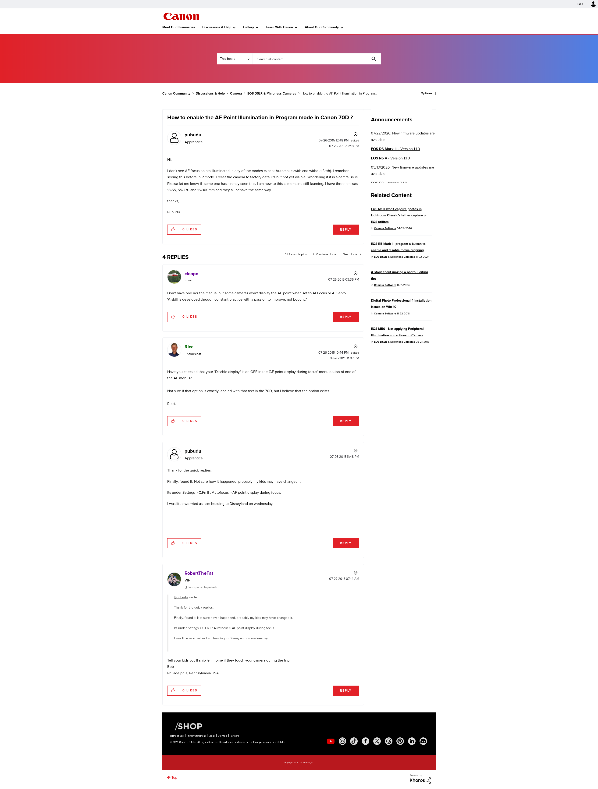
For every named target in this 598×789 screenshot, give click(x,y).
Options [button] (427, 93)
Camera (236, 93)
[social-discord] (423, 741)
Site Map (222, 736)
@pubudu (181, 597)
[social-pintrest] (400, 741)
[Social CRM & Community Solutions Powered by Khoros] (420, 779)
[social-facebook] (365, 741)
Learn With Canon (279, 27)
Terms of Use (177, 736)
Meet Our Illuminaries (178, 27)
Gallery (248, 27)
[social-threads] (388, 741)
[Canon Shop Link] (186, 726)
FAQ (580, 4)
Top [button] (174, 777)
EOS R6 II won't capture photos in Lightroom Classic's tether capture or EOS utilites (399, 215)
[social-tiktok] (354, 741)
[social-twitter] (377, 741)
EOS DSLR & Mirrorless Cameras (271, 93)
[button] (173, 229)
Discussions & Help (216, 27)
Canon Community (181, 16)
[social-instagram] (342, 741)
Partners (234, 736)
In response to (203, 587)
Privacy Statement (196, 736)
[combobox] (317, 58)
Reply (346, 229)
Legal (212, 736)
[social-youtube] (331, 741)
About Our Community (322, 27)
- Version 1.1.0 (395, 148)
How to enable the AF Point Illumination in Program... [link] (339, 93)
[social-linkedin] (412, 741)
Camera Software (385, 228)
